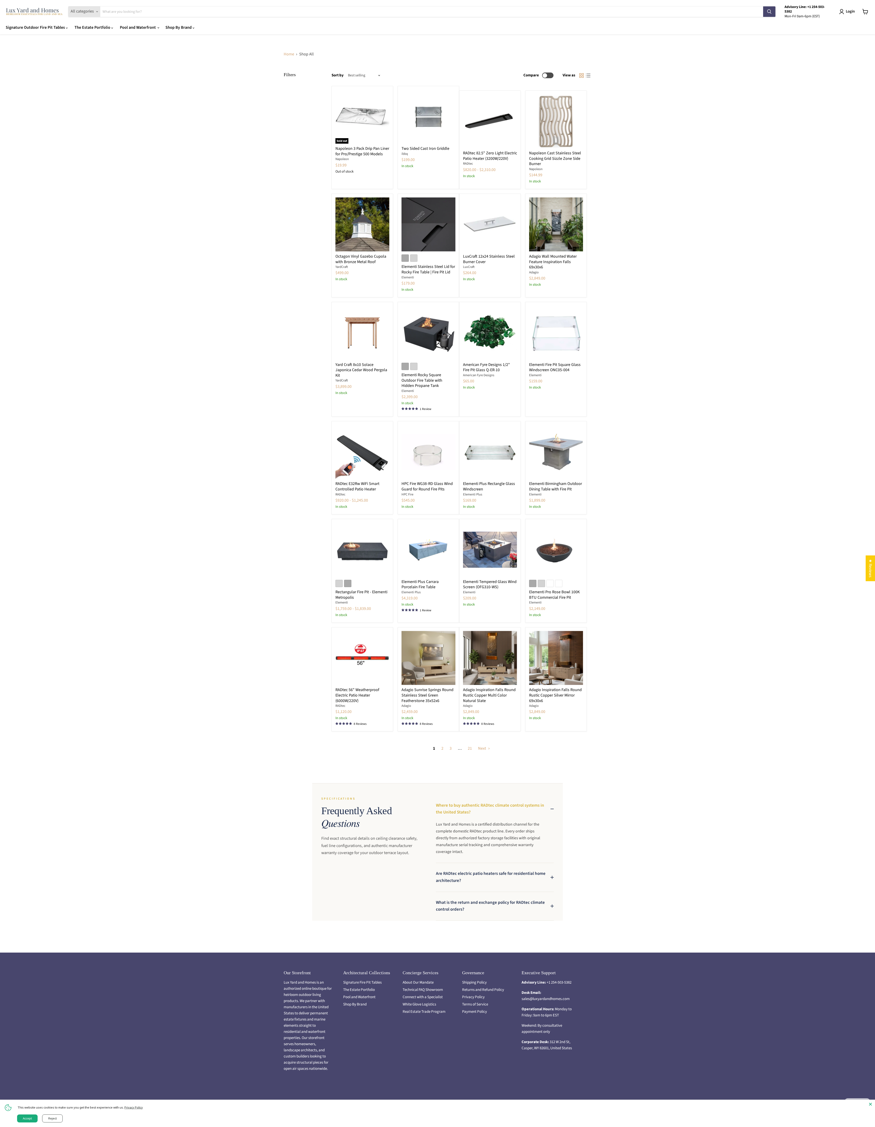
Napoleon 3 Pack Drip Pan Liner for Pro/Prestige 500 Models (362, 151)
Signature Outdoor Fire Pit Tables (36, 27)
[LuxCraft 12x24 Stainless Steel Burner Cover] (490, 224)
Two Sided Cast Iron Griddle (425, 148)
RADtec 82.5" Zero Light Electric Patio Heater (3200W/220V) (490, 155)
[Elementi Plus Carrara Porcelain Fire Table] (428, 550)
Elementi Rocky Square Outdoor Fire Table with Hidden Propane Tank (421, 380)
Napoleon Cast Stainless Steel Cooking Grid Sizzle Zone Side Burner (555, 158)
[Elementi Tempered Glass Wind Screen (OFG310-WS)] (490, 550)
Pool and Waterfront (138, 27)
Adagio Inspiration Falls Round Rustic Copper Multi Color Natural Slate (489, 695)
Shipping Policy (474, 982)
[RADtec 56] (362, 658)
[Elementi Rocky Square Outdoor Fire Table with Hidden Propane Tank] (428, 333)
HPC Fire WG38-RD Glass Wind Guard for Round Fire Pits (427, 486)
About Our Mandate (418, 982)
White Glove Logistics (419, 1004)
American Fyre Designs (478, 375)
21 (470, 748)
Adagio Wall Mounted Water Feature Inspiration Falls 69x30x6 (553, 262)
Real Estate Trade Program (424, 1011)
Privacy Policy (473, 997)
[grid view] (581, 75)
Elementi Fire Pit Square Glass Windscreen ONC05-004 (555, 367)
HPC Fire (407, 494)
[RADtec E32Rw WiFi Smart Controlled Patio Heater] (362, 452)
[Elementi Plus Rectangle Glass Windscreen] (490, 452)
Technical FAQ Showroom (423, 989)
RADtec (468, 163)
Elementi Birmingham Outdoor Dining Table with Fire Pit (555, 486)
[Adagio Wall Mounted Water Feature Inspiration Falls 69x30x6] (556, 224)
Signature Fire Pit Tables (362, 982)
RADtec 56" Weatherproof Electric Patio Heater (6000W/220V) (357, 695)
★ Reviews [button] (870, 568)
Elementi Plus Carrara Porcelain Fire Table (420, 584)
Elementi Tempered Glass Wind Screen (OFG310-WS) (490, 584)
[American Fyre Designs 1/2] (490, 333)
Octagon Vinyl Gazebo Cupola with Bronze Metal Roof (360, 259)
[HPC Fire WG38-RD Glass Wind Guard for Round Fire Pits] (428, 452)
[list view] (588, 75)
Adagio (534, 272)
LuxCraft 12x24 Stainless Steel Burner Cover (489, 259)
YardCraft (341, 266)
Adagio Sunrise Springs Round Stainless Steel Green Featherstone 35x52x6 (427, 695)
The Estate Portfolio (93, 27)
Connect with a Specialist (423, 997)
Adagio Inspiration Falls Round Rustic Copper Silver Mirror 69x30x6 (555, 695)
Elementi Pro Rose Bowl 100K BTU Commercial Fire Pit (554, 594)
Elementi (407, 277)
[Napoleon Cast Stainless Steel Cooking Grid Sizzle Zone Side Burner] (556, 121)
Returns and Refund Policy (483, 989)
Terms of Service (475, 1004)
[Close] (870, 1104)
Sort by (338, 75)
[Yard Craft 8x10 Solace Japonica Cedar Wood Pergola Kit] (362, 333)
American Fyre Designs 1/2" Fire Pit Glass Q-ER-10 (486, 367)
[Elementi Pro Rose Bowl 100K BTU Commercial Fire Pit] (556, 550)
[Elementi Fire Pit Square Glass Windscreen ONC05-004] (556, 333)
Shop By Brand (179, 27)
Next (482, 748)
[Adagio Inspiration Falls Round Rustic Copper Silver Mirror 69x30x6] (556, 658)
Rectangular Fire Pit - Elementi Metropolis (361, 594)
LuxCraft (469, 266)
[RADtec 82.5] (490, 121)
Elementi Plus (472, 494)
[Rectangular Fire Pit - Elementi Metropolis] (362, 550)
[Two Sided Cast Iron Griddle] (428, 117)
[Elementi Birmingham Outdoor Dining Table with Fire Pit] (556, 452)
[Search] (769, 11)
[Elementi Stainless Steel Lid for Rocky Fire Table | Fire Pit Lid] (428, 224)
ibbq (404, 153)
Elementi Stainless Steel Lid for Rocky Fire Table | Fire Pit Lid (428, 269)
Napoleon (342, 159)
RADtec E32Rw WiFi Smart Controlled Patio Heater (357, 486)
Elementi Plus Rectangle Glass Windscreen (489, 486)
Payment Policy (474, 1011)
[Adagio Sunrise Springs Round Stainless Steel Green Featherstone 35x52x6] (428, 658)
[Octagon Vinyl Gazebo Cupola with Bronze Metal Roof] (362, 224)
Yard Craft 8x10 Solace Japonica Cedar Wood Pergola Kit (361, 370)
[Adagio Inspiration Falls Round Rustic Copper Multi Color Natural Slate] (490, 658)
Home (289, 54)
